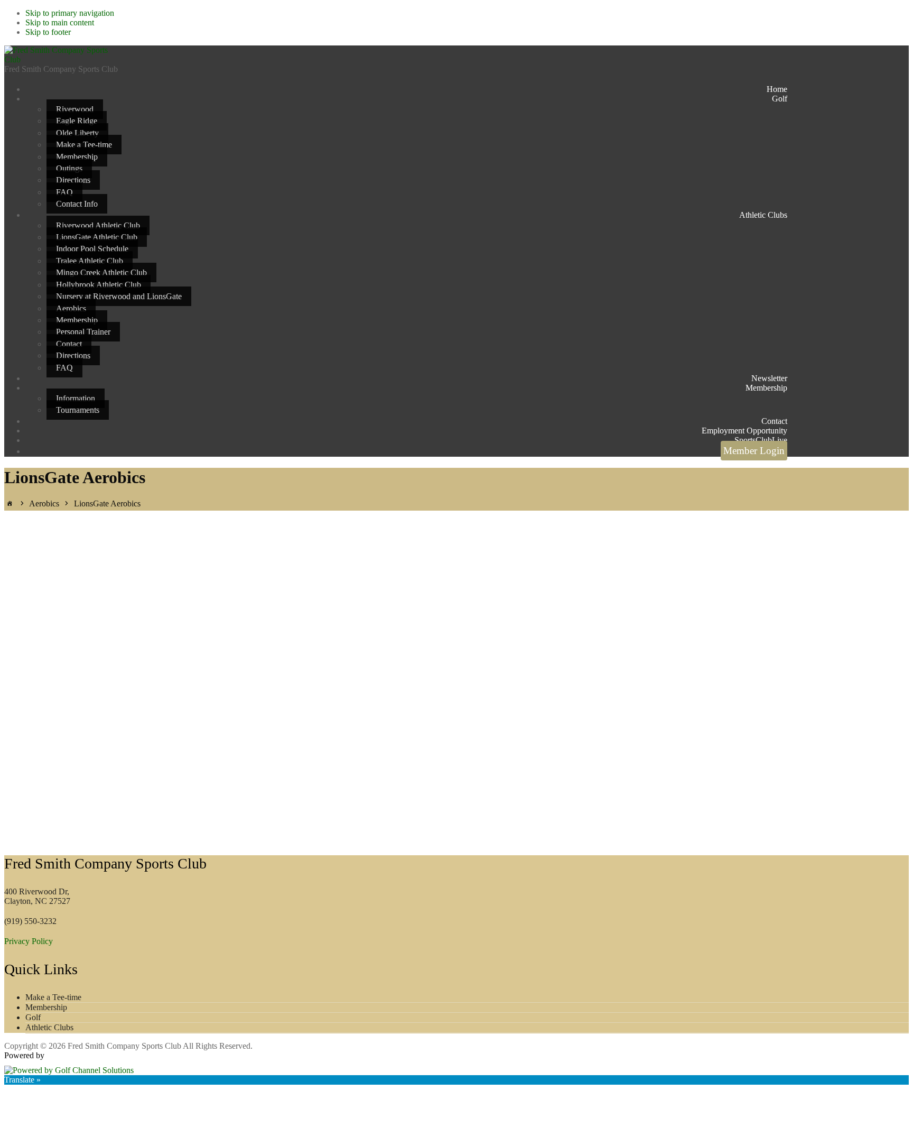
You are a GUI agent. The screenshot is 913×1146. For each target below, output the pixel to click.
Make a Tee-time (53, 997)
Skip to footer (48, 31)
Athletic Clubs (49, 1027)
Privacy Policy (28, 941)
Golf (33, 1017)
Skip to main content (59, 22)
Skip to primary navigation (69, 12)
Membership (46, 1007)
